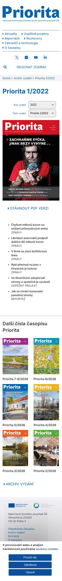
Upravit (30, 572)
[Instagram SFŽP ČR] (26, 57)
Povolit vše (30, 557)
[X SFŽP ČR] (16, 57)
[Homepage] (31, 15)
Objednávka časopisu (21, 528)
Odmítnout (30, 564)
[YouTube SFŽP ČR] (35, 57)
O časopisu (15, 540)
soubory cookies (47, 549)
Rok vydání (20, 104)
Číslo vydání (20, 113)
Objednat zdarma (31, 67)
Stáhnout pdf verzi (29, 208)
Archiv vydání (20, 484)
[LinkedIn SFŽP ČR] (45, 57)
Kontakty (13, 536)
